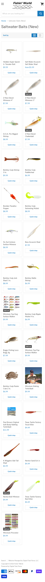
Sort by (5, 35)
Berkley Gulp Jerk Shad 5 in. (10, 279)
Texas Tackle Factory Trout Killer (33, 423)
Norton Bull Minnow (11, 497)
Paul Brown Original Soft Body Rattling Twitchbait (11, 424)
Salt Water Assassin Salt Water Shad (32, 63)
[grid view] (34, 35)
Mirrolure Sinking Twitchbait (32, 387)
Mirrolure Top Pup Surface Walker (32, 351)
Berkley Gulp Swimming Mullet (32, 207)
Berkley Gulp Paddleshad (30, 171)
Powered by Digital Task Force (11, 566)
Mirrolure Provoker (10, 533)
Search (3, 560)
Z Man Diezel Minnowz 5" (30, 99)
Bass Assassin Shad (32, 242)
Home (3, 21)
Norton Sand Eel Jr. (32, 461)
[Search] (40, 13)
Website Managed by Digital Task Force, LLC (23, 560)
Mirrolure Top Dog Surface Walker (10, 315)
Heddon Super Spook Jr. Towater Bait (11, 63)
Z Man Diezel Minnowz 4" (8, 99)
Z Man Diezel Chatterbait (30, 135)
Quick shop (11, 73)
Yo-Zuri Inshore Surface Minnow (9, 243)
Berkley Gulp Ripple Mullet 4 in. (33, 315)
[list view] (40, 35)
